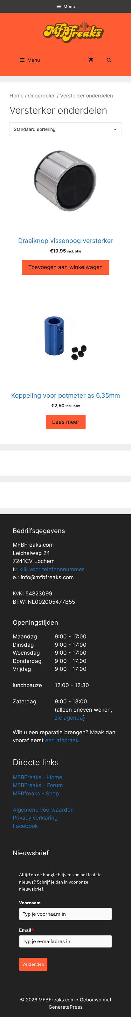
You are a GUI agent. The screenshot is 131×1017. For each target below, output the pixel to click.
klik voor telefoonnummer (51, 569)
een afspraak (61, 740)
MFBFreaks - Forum (38, 785)
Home (17, 96)
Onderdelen (42, 96)
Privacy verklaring (35, 817)
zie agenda (69, 718)
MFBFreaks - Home (37, 777)
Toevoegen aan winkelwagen (65, 267)
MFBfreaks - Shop (36, 793)
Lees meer (65, 422)
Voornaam (30, 903)
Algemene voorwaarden (43, 810)
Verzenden (33, 964)
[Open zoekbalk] (109, 60)
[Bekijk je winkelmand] (91, 60)
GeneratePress (66, 1007)
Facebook (25, 826)
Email (26, 930)
